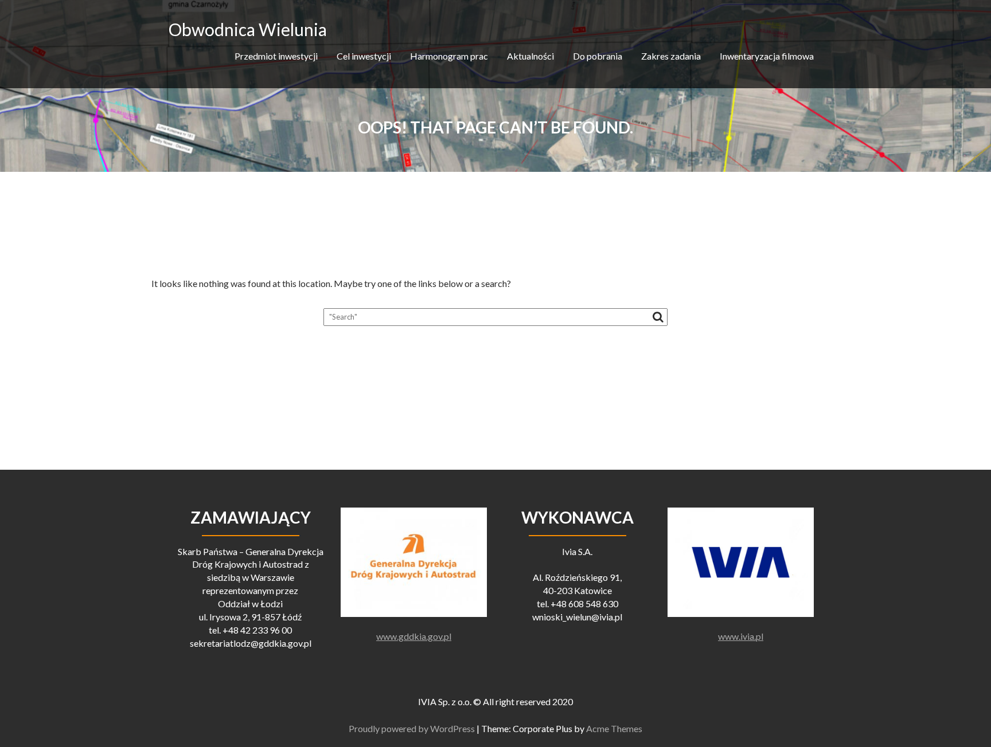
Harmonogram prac (449, 55)
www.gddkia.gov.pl (413, 636)
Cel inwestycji (364, 55)
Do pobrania (597, 55)
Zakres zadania (671, 55)
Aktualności (530, 55)
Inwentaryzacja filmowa (767, 55)
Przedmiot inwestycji (276, 55)
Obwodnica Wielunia (248, 29)
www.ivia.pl (740, 636)
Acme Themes (614, 728)
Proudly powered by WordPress (412, 728)
